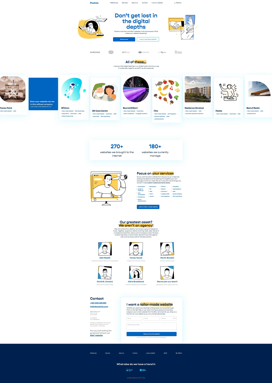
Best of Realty (222, 108)
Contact (145, 3)
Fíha (125, 111)
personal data (163, 337)
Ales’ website (96, 335)
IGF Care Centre (69, 111)
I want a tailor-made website (148, 207)
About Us (135, 3)
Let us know (159, 284)
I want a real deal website (147, 39)
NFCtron (34, 108)
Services (125, 3)
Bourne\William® (99, 108)
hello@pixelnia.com (99, 306)
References (114, 3)
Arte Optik (251, 111)
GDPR (165, 353)
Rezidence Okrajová (163, 108)
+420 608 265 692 (98, 303)
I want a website (157, 3)
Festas (188, 111)
